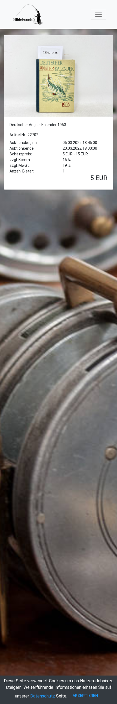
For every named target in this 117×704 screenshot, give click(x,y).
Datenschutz (42, 696)
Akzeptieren (85, 695)
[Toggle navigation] (98, 14)
